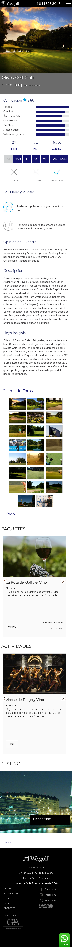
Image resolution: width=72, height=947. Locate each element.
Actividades (10, 893)
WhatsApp (50, 900)
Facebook (50, 889)
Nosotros (10, 915)
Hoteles (8, 903)
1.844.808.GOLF (36, 867)
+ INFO (12, 627)
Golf (6, 898)
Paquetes (9, 908)
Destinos (9, 888)
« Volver (6, 842)
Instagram (50, 894)
